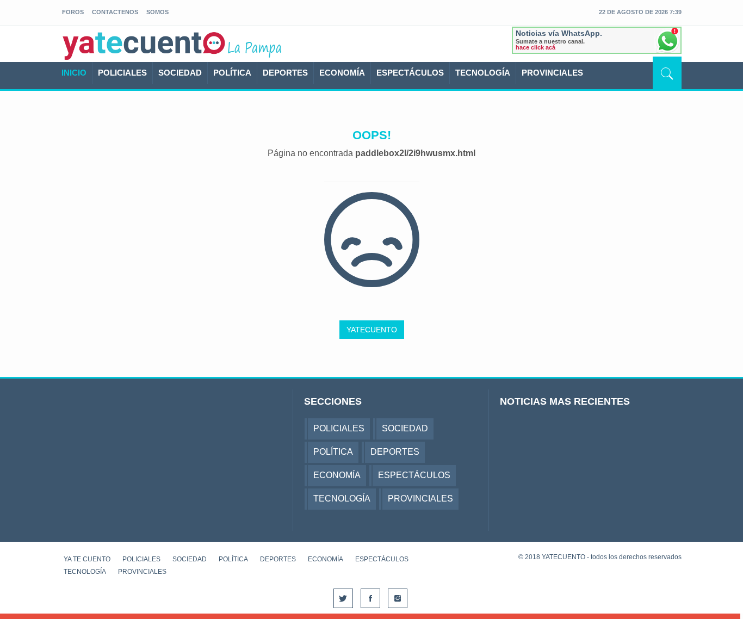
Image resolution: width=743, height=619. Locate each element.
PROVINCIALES (552, 72)
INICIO (73, 72)
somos (157, 12)
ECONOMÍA (342, 72)
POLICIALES (122, 72)
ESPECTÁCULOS (410, 72)
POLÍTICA (232, 72)
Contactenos (115, 12)
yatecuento (144, 45)
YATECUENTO (371, 329)
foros (73, 12)
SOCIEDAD (180, 72)
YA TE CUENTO (87, 559)
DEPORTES (285, 72)
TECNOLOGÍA (482, 72)
